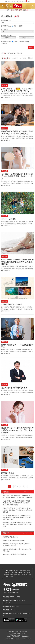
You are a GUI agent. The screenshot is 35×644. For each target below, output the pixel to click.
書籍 (31, 58)
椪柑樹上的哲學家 (8, 219)
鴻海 (24, 10)
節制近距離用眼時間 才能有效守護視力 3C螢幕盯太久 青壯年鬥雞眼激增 (17, 132)
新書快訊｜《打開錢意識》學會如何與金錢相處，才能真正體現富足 (16, 545)
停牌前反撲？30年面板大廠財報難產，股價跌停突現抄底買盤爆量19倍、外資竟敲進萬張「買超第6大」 (17, 524)
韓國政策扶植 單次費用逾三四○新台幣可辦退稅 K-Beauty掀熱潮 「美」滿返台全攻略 (17, 430)
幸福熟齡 (4, 43)
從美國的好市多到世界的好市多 (14, 388)
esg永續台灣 (23, 41)
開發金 (20, 10)
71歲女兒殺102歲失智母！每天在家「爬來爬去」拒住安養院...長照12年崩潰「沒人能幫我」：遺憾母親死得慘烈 (16, 503)
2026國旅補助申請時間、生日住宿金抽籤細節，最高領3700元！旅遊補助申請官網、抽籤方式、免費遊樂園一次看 (17, 517)
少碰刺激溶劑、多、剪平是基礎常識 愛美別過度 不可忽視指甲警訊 (17, 90)
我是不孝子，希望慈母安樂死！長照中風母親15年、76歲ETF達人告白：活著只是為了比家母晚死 (17, 496)
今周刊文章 (6, 58)
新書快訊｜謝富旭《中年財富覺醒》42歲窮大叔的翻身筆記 (17, 550)
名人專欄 (23, 58)
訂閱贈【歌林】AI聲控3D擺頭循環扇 (14, 540)
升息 (26, 10)
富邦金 (16, 10)
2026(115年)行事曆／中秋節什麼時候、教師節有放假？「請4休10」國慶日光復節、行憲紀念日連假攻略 (17, 510)
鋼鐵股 (12, 10)
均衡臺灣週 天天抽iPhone (10, 537)
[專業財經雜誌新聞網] (17, 6)
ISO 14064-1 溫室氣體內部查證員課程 (14, 554)
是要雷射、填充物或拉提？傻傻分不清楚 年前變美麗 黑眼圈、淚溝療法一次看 (17, 176)
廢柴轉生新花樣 (7, 473)
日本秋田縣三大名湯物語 (11, 304)
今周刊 (15, 41)
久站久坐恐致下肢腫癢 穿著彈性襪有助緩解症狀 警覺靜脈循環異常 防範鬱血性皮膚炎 (17, 261)
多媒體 (14, 58)
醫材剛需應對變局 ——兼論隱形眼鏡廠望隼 (17, 346)
